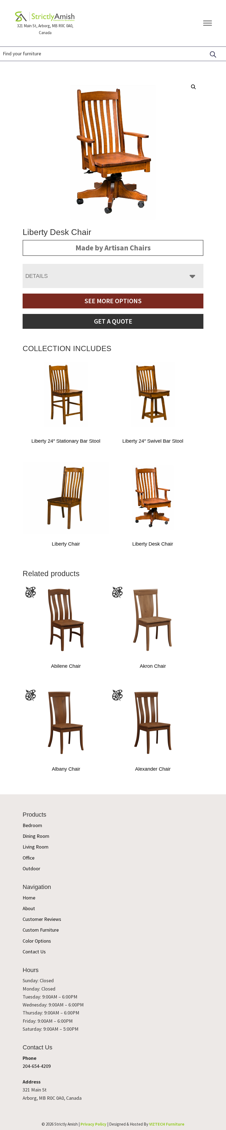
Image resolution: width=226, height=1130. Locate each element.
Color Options (37, 941)
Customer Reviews (42, 919)
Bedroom (32, 825)
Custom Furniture (41, 930)
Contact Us (34, 951)
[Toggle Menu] (207, 23)
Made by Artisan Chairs (113, 247)
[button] (193, 87)
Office (28, 858)
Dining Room (36, 836)
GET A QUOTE (113, 321)
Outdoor (31, 868)
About (29, 908)
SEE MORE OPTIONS (113, 301)
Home (29, 897)
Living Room (36, 847)
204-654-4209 (37, 1066)
